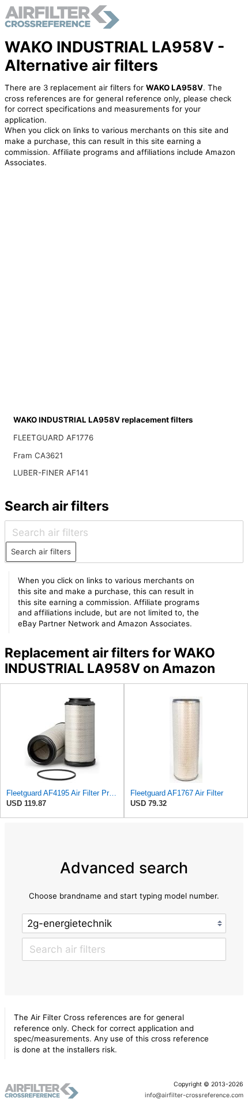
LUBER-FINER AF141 (50, 472)
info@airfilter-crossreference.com (194, 1095)
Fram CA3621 (38, 455)
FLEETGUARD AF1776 (53, 437)
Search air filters (41, 551)
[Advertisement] (99, 252)
